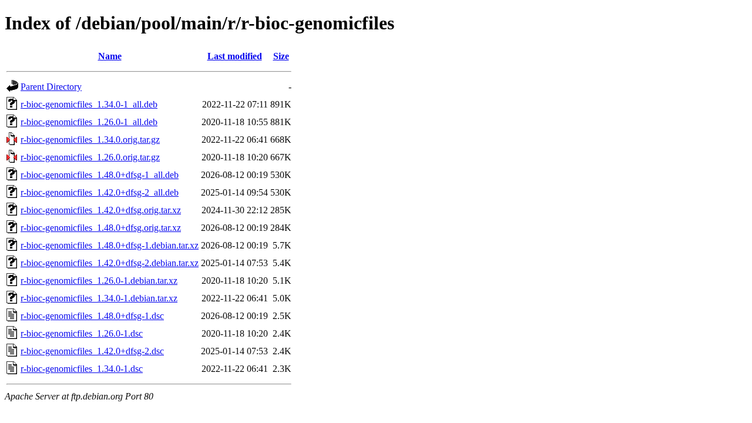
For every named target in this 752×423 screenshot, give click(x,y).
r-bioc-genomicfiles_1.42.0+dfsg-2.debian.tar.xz (110, 263)
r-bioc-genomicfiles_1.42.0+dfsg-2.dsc (92, 351)
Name (110, 56)
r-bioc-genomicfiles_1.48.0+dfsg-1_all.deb (100, 175)
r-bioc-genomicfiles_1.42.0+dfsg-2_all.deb (100, 192)
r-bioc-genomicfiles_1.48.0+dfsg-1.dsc (92, 316)
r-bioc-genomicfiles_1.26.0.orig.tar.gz (90, 157)
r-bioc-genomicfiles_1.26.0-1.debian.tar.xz (99, 281)
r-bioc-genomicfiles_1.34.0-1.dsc (82, 369)
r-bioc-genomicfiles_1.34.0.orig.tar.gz (90, 140)
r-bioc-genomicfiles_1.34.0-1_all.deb (89, 104)
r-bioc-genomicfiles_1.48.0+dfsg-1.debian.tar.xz (110, 245)
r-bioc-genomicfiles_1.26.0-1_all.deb (89, 122)
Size (281, 56)
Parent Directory (51, 87)
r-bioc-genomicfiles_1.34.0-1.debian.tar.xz (99, 298)
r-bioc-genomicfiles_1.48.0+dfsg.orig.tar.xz (101, 228)
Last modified (234, 56)
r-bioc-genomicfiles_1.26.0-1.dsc (82, 333)
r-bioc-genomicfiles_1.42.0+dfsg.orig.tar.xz (101, 210)
